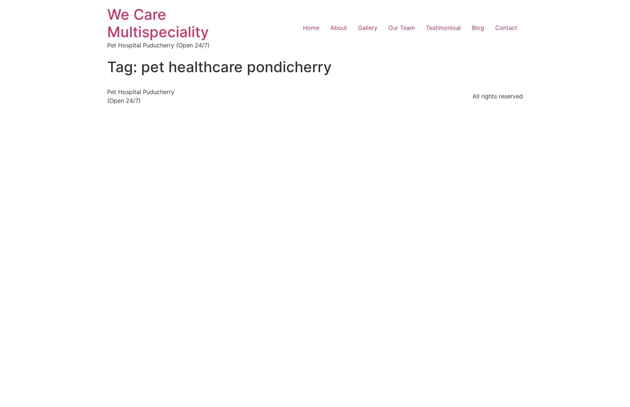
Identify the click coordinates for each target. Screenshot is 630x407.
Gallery (367, 27)
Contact (506, 27)
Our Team (401, 27)
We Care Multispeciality (158, 23)
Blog (478, 27)
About (338, 27)
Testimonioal (443, 27)
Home (311, 27)
